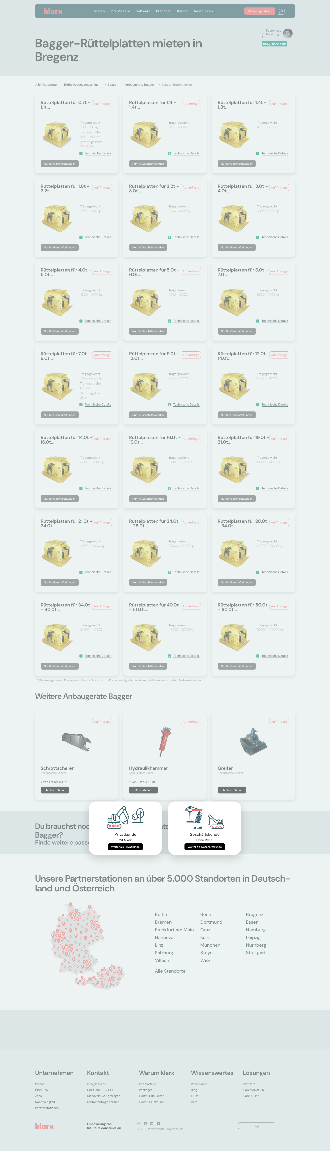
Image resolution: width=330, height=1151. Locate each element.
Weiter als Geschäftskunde (205, 847)
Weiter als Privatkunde (125, 847)
